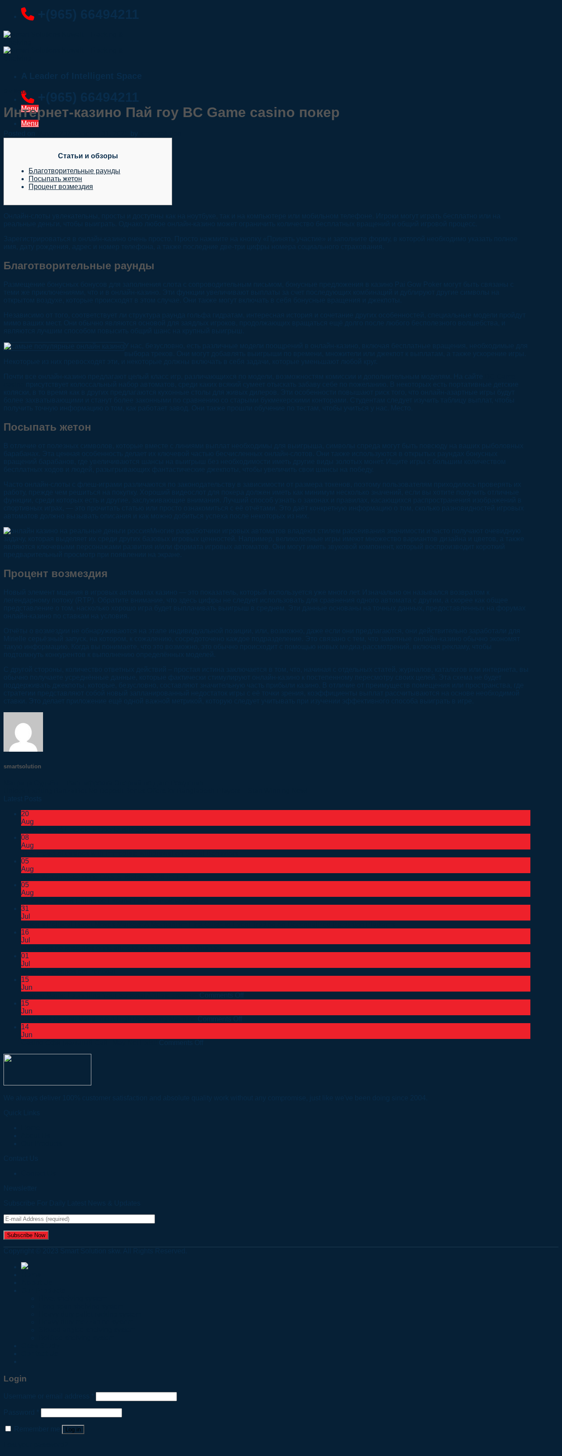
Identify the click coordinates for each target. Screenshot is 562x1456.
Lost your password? (36, 1445)
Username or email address (49, 1396)
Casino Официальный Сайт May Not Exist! (89, 1042)
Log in (73, 1429)
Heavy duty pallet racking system (90, 1314)
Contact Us (38, 1173)
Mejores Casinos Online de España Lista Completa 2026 (109, 900)
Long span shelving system (81, 1306)
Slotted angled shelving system (87, 1330)
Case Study (40, 1345)
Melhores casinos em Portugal (68, 971)
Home (31, 1274)
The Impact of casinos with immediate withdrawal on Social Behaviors (129, 853)
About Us (37, 1282)
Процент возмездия (61, 186)
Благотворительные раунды (74, 171)
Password (21, 1412)
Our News (15, 90)
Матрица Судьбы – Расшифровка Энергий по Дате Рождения (104, 783)
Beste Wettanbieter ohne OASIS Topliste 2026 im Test (104, 877)
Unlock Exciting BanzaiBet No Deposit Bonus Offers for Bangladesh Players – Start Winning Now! (156, 791)
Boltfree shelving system (77, 1338)
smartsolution (160, 133)
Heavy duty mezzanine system (86, 1322)
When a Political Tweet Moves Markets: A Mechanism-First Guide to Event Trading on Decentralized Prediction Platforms (208, 924)
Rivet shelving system (73, 1298)
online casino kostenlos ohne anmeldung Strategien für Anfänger (121, 948)
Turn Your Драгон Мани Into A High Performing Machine (108, 1019)
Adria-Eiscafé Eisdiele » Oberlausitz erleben (90, 829)
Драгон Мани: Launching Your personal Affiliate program (109, 995)
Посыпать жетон (55, 178)
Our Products (41, 1143)
